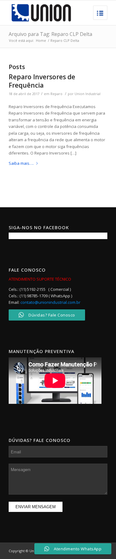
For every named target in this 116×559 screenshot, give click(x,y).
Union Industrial (88, 94)
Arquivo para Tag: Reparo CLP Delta (50, 34)
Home (41, 40)
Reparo (56, 94)
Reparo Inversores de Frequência (42, 81)
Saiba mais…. (21, 163)
